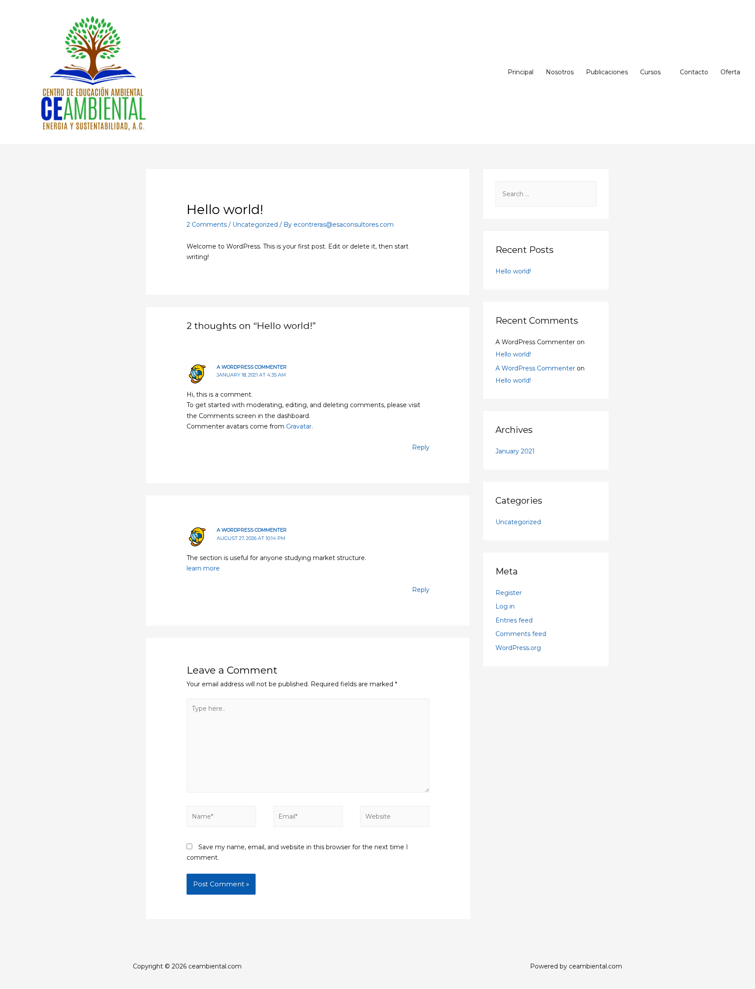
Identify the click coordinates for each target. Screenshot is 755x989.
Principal (520, 72)
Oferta (730, 72)
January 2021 (515, 451)
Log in (505, 606)
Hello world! (513, 271)
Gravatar (299, 426)
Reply (420, 447)
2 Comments (207, 224)
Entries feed (514, 620)
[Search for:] (545, 194)
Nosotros (560, 72)
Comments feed (520, 634)
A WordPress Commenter (252, 367)
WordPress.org (518, 648)
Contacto (694, 72)
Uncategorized (255, 224)
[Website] (394, 818)
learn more (203, 568)
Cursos (650, 72)
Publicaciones (607, 72)
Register (508, 593)
